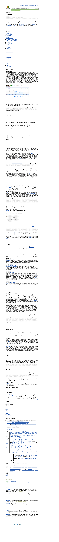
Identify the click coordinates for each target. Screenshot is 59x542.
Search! (37, 8)
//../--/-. (17, 423)
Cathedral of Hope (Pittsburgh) (32, 482)
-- (29, 437)
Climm (8, 482)
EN (37, 5)
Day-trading (8, 510)
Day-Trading (8, 489)
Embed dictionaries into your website (31, 5)
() (12, 282)
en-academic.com (8, 9)
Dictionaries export (8, 524)
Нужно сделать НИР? (13, 481)
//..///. (22, 422)
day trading (8, 486)
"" (12, 422)
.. (15, 421)
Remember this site (23, 5)
